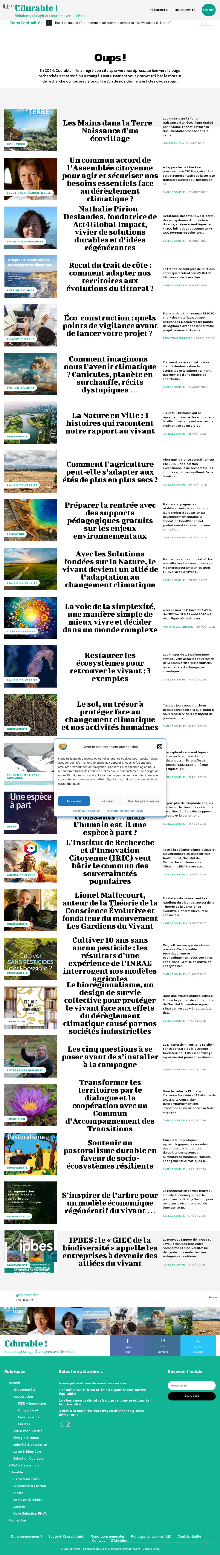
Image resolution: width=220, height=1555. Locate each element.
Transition (16, 1021)
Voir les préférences (143, 801)
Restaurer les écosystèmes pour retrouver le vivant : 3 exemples (110, 666)
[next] (209, 23)
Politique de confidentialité (126, 810)
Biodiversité (17, 436)
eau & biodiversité (22, 485)
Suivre (212, 1297)
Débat (12, 826)
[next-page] (68, 1424)
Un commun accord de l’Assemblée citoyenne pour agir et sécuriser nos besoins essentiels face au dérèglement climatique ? (110, 179)
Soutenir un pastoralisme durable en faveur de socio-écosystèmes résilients (110, 1154)
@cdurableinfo (26, 1295)
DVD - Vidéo (16, 144)
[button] (159, 747)
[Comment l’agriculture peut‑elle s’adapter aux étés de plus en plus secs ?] (30, 471)
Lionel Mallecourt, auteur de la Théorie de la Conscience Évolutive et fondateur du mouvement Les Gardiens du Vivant (110, 910)
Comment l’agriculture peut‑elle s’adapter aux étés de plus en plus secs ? (110, 471)
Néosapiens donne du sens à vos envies (93, 1383)
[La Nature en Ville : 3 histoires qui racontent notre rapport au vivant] (30, 422)
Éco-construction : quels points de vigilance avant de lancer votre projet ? (107, 23)
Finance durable (20, 339)
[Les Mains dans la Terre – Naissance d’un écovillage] (30, 130)
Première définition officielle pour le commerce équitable (102, 1392)
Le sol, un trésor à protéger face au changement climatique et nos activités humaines (110, 715)
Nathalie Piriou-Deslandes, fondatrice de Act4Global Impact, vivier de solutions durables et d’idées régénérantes (110, 228)
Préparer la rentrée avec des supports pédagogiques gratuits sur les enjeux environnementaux (110, 520)
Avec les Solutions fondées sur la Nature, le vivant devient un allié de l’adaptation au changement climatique (110, 569)
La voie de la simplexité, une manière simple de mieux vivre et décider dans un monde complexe (110, 618)
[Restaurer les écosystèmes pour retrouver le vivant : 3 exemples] (30, 666)
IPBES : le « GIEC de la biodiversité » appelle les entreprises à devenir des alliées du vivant (110, 1251)
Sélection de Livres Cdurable (23, 776)
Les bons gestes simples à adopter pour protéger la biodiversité (104, 1402)
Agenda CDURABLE (21, 875)
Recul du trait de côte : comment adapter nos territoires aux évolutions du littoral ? (110, 276)
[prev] (202, 23)
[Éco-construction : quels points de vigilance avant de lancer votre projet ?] (30, 325)
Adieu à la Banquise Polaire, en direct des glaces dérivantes (101, 1413)
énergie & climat (20, 290)
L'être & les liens (21, 631)
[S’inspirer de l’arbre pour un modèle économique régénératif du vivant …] (30, 1202)
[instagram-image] (14, 1321)
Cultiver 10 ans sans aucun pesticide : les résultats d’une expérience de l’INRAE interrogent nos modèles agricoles (110, 959)
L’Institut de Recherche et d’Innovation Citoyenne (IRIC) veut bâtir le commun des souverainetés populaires (110, 861)
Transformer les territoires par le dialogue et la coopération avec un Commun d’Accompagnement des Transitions (110, 1105)
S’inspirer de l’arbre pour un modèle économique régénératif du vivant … (110, 1202)
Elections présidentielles (29, 193)
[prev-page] (61, 1424)
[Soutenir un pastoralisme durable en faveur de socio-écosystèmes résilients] (30, 1154)
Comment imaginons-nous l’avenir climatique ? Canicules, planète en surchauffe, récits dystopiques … (110, 374)
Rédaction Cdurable (177, 338)
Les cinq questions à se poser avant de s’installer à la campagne (110, 1056)
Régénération (18, 1216)
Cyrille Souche (174, 192)
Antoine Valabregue (178, 627)
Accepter (74, 801)
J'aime (128, 1336)
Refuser (107, 801)
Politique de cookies (86, 810)
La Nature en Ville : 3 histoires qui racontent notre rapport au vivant (110, 423)
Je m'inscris (191, 1396)
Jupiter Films (172, 143)
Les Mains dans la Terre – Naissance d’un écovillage (110, 130)
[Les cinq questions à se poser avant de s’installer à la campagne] (30, 1056)
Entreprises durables (25, 241)
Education (15, 534)
